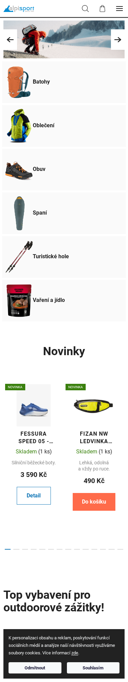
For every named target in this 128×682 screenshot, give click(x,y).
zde (74, 652)
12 (111, 549)
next (120, 419)
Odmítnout (35, 667)
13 (120, 549)
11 (103, 549)
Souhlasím (93, 667)
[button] (10, 39)
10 (94, 549)
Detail (34, 495)
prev (7, 419)
